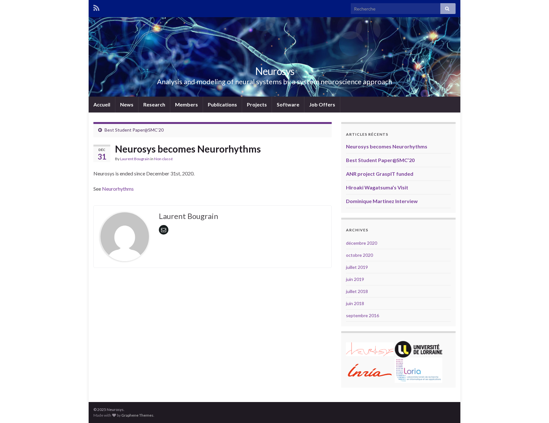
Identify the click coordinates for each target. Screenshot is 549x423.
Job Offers (322, 104)
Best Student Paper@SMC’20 (134, 130)
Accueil (101, 104)
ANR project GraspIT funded (379, 174)
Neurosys (274, 71)
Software (288, 104)
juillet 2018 (357, 291)
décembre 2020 (361, 243)
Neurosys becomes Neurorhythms (386, 146)
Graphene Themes (137, 415)
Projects (257, 104)
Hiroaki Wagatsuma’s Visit (377, 187)
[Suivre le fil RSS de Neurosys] (96, 6)
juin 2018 (355, 303)
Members (186, 104)
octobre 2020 (359, 255)
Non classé (163, 158)
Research (154, 104)
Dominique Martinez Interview (382, 201)
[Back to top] (535, 409)
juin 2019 (355, 279)
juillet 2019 (357, 267)
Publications (222, 104)
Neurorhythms (118, 189)
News (126, 104)
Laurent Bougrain (135, 158)
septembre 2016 (362, 315)
